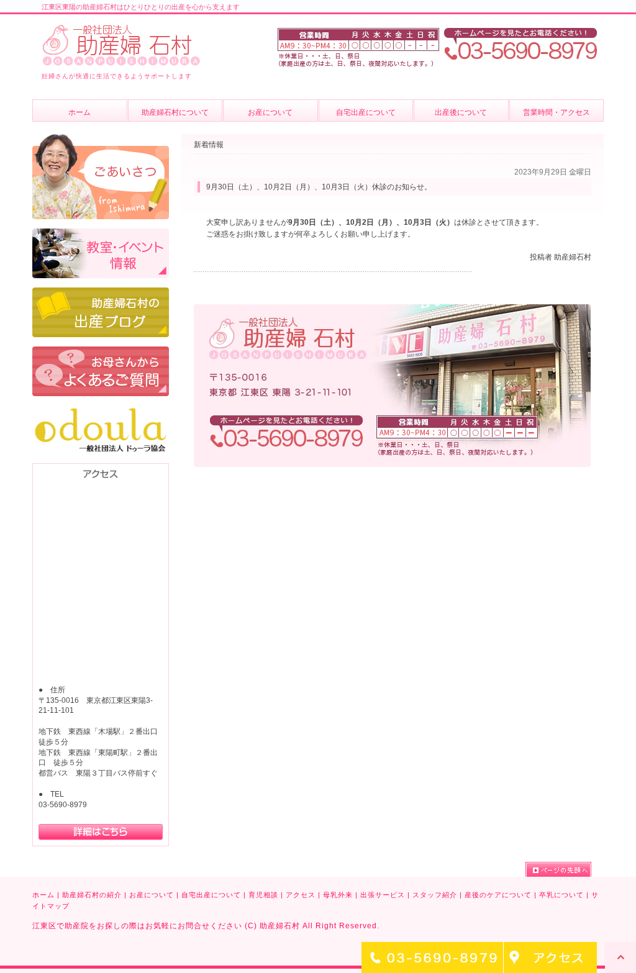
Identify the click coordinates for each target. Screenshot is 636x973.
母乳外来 (338, 894)
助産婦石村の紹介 (92, 894)
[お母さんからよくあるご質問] (100, 352)
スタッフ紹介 (434, 894)
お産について (151, 894)
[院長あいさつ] (100, 139)
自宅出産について (211, 894)
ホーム (43, 894)
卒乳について (561, 894)
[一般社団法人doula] (100, 411)
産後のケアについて (498, 894)
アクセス (301, 894)
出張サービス (382, 894)
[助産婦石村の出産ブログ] (100, 293)
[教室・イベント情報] (100, 234)
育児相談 (263, 894)
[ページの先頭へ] (558, 869)
